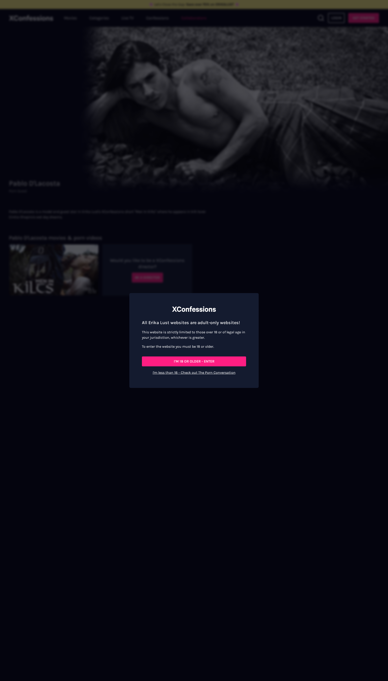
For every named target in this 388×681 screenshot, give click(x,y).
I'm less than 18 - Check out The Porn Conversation (194, 372)
